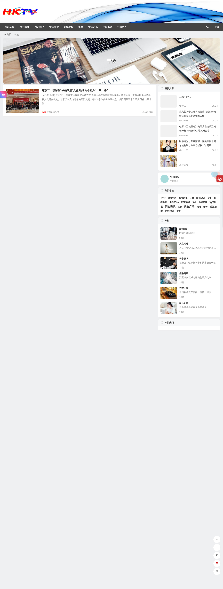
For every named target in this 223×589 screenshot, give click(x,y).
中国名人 (122, 26)
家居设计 (200, 198)
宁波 (11, 92)
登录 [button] (217, 27)
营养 (205, 206)
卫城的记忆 (185, 96)
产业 (163, 198)
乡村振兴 (40, 26)
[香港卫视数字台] (20, 14)
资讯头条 (9, 26)
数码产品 (174, 202)
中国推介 (54, 26)
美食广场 (189, 206)
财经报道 (169, 211)
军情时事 (183, 198)
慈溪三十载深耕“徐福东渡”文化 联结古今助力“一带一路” (75, 90)
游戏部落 (203, 202)
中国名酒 (107, 26)
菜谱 (199, 206)
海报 (194, 202)
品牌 (80, 26)
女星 (192, 198)
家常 (210, 198)
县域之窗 (68, 26)
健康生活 (172, 198)
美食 (180, 207)
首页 (9, 34)
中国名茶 (93, 26)
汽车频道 (185, 202)
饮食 (178, 211)
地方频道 (25, 26)
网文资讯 (170, 206)
